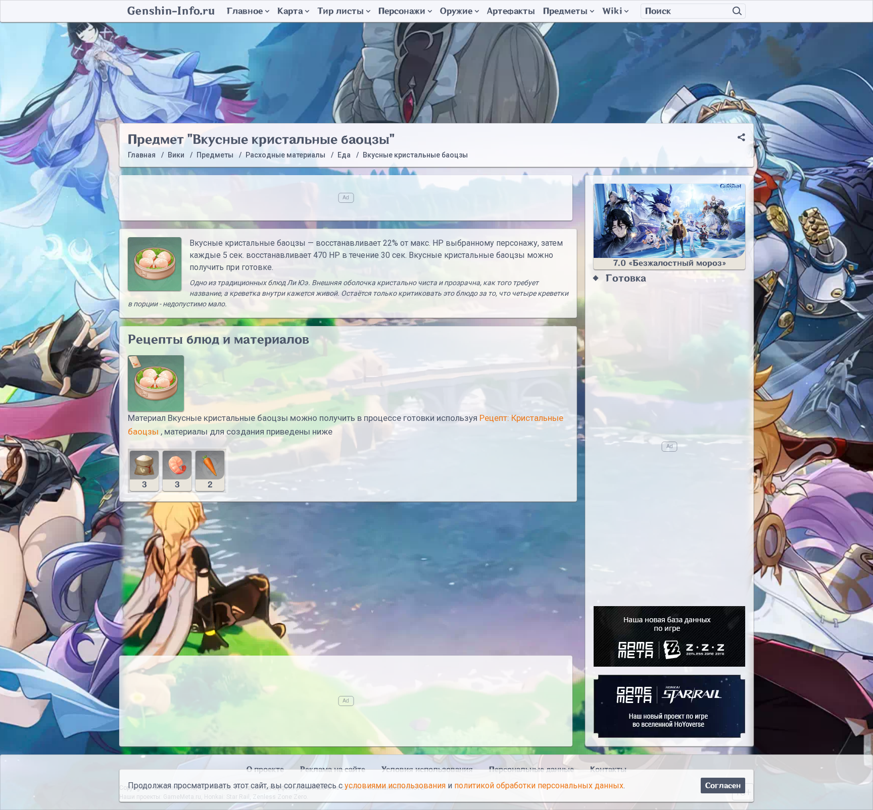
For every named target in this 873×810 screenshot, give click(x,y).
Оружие (456, 11)
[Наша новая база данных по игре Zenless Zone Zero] (669, 636)
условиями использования (395, 785)
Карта (290, 11)
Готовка (626, 278)
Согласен (723, 785)
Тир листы (340, 11)
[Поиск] (737, 11)
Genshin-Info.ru (171, 11)
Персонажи (401, 11)
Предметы (565, 11)
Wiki (612, 11)
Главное (245, 11)
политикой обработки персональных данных (538, 785)
